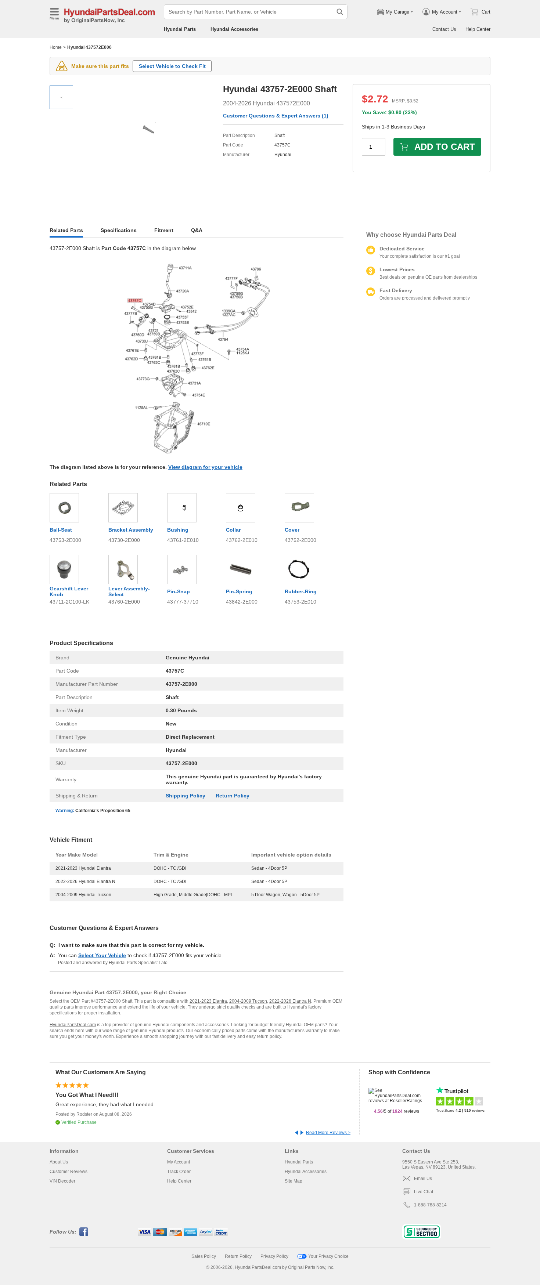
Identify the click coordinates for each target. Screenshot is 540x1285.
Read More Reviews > (328, 1132)
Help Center (477, 29)
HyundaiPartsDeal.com (73, 1024)
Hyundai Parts (180, 29)
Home (56, 47)
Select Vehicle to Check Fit (172, 66)
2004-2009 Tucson (248, 1001)
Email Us (423, 1178)
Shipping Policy (185, 796)
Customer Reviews (68, 1171)
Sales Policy (203, 1256)
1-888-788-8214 (430, 1205)
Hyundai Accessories (234, 29)
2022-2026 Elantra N (290, 1001)
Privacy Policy (274, 1256)
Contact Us (444, 29)
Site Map (293, 1181)
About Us (59, 1162)
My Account (178, 1162)
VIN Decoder (62, 1181)
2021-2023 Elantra (208, 1001)
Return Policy (232, 796)
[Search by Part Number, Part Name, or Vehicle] (339, 11)
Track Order (179, 1171)
